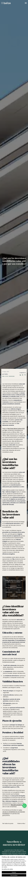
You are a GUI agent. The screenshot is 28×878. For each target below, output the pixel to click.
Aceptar (14, 872)
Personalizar (14, 875)
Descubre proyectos (16, 805)
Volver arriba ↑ (21, 823)
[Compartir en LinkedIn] (20, 375)
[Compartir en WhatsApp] (23, 375)
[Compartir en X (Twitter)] (25, 375)
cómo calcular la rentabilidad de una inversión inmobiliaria (13, 811)
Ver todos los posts (7, 823)
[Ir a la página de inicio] (6, 3)
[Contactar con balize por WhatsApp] (24, 806)
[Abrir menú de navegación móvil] (26, 3)
